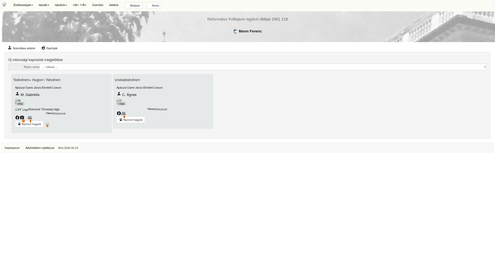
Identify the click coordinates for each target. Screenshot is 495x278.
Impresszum (12, 148)
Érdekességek (22, 5)
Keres (155, 5)
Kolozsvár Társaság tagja (44, 109)
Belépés (134, 5)
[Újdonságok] (4, 4)
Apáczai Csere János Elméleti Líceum (38, 87)
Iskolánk (60, 5)
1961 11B (78, 5)
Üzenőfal (97, 5)
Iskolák (43, 5)
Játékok (113, 5)
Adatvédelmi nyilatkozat (40, 148)
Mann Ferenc (250, 31)
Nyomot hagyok (29, 124)
